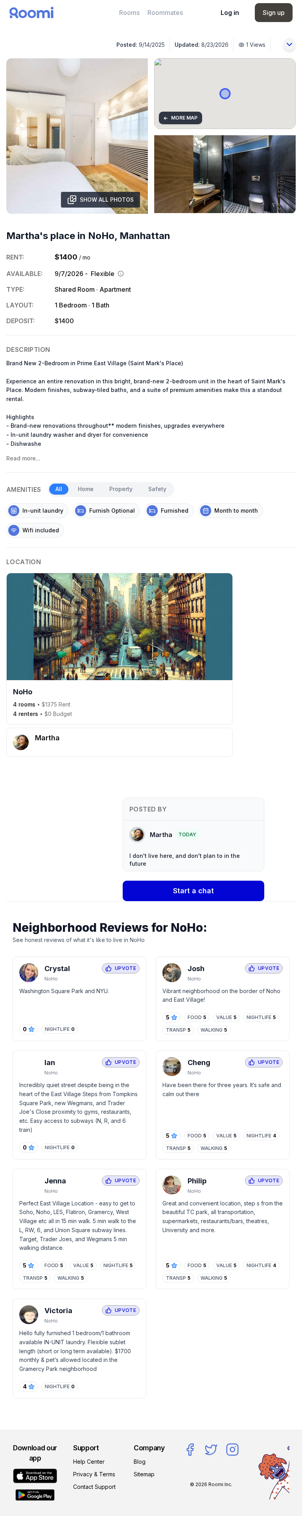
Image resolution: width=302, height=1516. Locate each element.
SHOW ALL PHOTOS (107, 199)
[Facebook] (190, 1449)
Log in (230, 13)
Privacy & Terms (94, 1474)
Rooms (129, 13)
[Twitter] (211, 1449)
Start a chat (193, 891)
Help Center (89, 1461)
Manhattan (145, 235)
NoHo (101, 235)
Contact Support (94, 1486)
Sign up (274, 13)
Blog (139, 1461)
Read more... (23, 458)
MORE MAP (179, 117)
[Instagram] (232, 1449)
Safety (157, 489)
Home (86, 489)
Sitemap (144, 1474)
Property (121, 489)
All (58, 489)
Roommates (165, 13)
